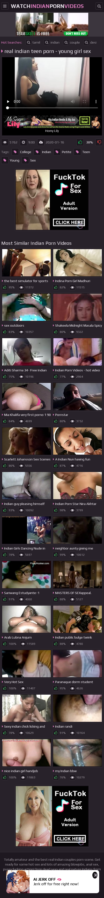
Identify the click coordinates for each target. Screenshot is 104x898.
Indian (46, 152)
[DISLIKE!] (99, 142)
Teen (86, 152)
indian (55, 42)
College (25, 152)
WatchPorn (47, 6)
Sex (33, 160)
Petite (66, 152)
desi (93, 42)
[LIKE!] (80, 142)
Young (14, 160)
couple (75, 42)
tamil (36, 42)
